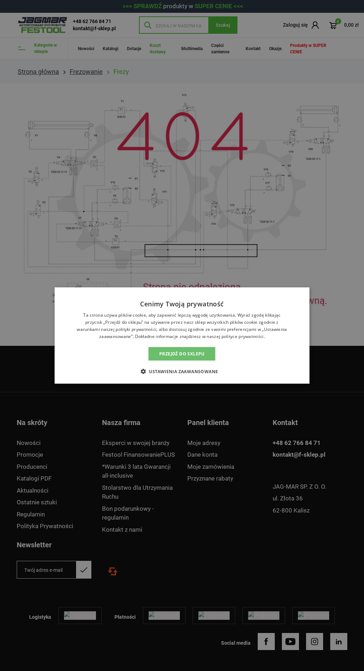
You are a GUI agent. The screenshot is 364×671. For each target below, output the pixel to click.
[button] (182, 371)
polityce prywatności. (243, 336)
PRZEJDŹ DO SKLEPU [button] (182, 353)
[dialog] (182, 335)
